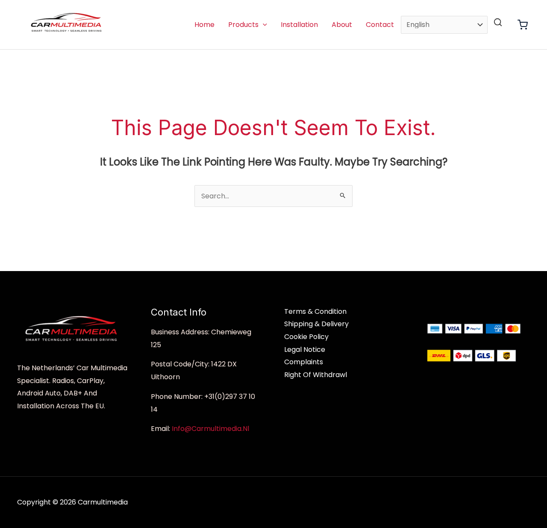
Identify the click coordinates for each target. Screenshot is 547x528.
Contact (380, 24)
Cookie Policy (306, 337)
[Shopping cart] (522, 24)
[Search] (497, 22)
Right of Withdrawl (315, 375)
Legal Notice (304, 349)
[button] (263, 24)
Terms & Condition (315, 311)
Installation (299, 24)
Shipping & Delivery (316, 324)
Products (243, 24)
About (342, 24)
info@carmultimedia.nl (210, 429)
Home (204, 24)
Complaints (303, 362)
